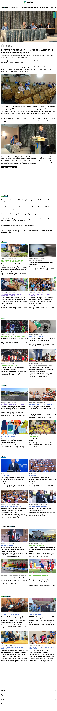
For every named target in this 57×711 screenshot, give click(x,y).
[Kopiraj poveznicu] (54, 16)
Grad (3, 699)
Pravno (4, 704)
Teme (3, 690)
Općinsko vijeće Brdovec (9, 167)
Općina (4, 695)
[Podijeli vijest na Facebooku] (54, 14)
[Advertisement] (28, 181)
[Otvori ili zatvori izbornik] (55, 2)
